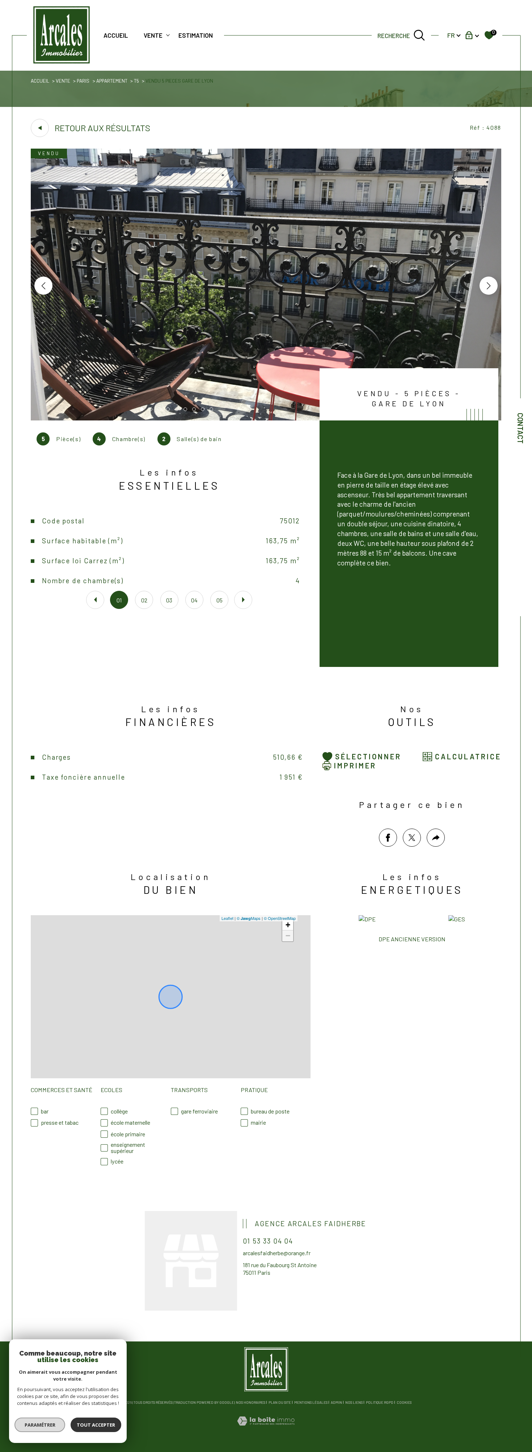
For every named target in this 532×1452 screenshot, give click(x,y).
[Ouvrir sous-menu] (168, 35)
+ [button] (288, 924)
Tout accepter (96, 1425)
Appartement (111, 81)
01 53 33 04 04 (268, 1241)
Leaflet (227, 918)
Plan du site (280, 1402)
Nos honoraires (250, 1402)
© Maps (249, 918)
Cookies (404, 1403)
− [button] (288, 935)
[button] (489, 286)
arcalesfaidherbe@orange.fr (277, 1252)
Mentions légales (311, 1402)
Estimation (195, 35)
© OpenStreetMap (280, 918)
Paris (83, 81)
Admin (336, 1402)
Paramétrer (40, 1425)
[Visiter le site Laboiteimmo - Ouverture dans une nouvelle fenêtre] (266, 1429)
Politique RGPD (379, 1402)
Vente (153, 35)
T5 (136, 81)
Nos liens (354, 1402)
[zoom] (266, 418)
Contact (520, 428)
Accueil (116, 35)
